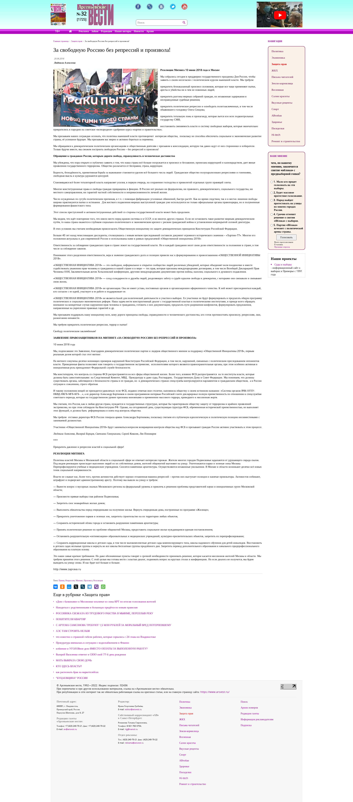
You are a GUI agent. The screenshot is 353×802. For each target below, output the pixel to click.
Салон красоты (281, 96)
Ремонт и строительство (286, 141)
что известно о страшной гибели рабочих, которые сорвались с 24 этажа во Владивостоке (106, 637)
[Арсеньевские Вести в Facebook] (138, 7)
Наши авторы (123, 31)
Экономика (278, 57)
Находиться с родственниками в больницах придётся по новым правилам (97, 607)
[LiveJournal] (83, 587)
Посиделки (278, 128)
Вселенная (278, 89)
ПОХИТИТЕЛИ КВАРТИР (71, 619)
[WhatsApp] (103, 587)
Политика (277, 51)
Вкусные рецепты (282, 102)
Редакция (106, 31)
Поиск (244, 701)
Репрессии (70, 580)
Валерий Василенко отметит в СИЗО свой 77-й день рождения (91, 654)
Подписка (246, 725)
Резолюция (98, 580)
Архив (150, 31)
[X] (76, 587)
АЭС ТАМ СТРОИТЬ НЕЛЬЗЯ (73, 631)
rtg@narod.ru (131, 729)
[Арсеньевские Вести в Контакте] (161, 7)
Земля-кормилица (282, 83)
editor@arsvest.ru (133, 709)
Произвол (88, 580)
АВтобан (277, 115)
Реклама (84, 31)
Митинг (79, 580)
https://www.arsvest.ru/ (214, 692)
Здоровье (277, 122)
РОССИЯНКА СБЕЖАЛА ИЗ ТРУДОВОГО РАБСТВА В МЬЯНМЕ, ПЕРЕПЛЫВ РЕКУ (104, 613)
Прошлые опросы (282, 246)
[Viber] (96, 587)
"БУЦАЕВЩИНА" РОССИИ (72, 678)
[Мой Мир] (69, 587)
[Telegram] (89, 587)
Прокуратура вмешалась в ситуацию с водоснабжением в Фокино (92, 642)
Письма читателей (282, 77)
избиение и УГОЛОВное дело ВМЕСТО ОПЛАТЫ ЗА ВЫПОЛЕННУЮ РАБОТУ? (101, 648)
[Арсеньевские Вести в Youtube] (184, 7)
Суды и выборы (283, 264)
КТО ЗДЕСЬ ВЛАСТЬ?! (69, 666)
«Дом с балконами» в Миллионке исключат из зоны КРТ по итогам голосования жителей (106, 601)
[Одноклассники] (62, 587)
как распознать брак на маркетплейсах (77, 672)
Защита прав (279, 64)
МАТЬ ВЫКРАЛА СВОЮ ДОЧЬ (74, 660)
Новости (139, 31)
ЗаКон (94, 31)
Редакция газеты (250, 713)
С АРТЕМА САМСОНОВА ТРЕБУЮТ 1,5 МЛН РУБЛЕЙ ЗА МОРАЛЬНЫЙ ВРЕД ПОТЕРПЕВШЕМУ (113, 625)
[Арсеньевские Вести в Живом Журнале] (150, 7)
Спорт (275, 109)
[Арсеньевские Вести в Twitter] (173, 7)
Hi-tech (276, 134)
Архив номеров (249, 707)
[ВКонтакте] (55, 587)
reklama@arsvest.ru (134, 742)
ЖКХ (275, 70)
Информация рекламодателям (257, 719)
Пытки (61, 580)
